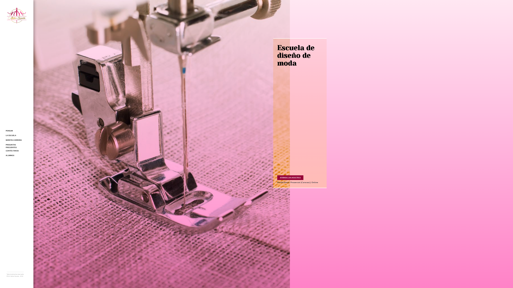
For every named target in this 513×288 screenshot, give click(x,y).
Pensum (9, 131)
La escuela (11, 135)
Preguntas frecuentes (11, 146)
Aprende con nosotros (290, 178)
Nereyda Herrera (14, 140)
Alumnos (10, 155)
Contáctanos (12, 151)
